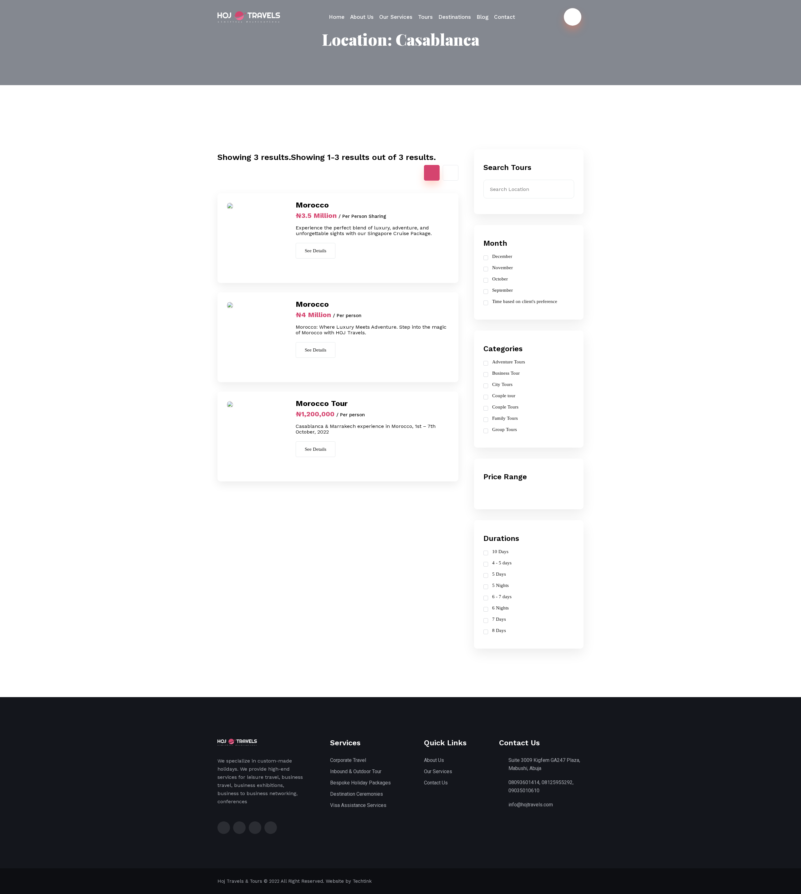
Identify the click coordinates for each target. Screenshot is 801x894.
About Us (362, 17)
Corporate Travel (348, 760)
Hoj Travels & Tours (239, 881)
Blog (482, 17)
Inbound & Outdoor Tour (355, 771)
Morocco (312, 205)
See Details (315, 250)
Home (336, 17)
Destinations (454, 17)
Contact (504, 17)
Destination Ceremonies (356, 794)
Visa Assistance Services (358, 805)
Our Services (395, 17)
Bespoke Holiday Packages (360, 783)
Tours (425, 17)
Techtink (362, 881)
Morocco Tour (322, 403)
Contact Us (436, 783)
